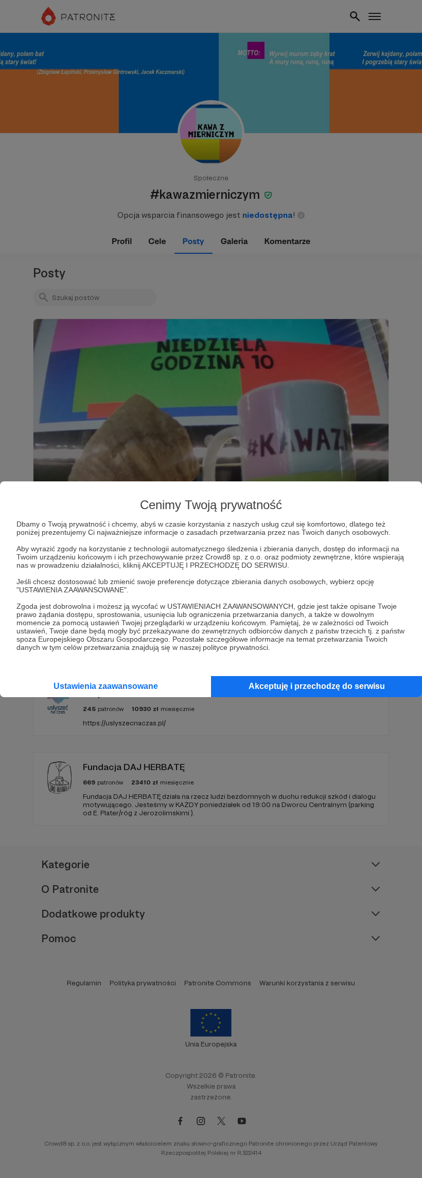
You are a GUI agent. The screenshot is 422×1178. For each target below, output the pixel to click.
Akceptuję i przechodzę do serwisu (317, 686)
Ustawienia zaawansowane (106, 686)
